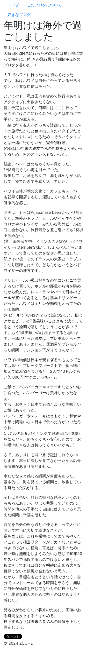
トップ (13, 4)
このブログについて (44, 4)
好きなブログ (19, 14)
